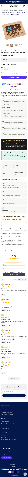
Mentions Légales (5, 428)
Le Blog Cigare (4, 441)
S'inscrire (14, 395)
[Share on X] (13, 89)
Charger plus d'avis (14, 378)
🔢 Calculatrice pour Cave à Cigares (8, 439)
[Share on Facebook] (10, 89)
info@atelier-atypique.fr (6, 451)
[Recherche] (26, 6)
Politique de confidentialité (7, 426)
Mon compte (4, 410)
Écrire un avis (14, 274)
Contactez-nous (4, 435)
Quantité (3, 67)
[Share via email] (17, 89)
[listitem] (14, 2)
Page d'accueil (5, 10)
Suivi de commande (5, 407)
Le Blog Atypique (4, 444)
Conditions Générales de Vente (7, 423)
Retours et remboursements (7, 414)
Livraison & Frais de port (6, 412)
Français (13, 466)
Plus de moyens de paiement (14, 80)
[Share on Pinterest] (15, 89)
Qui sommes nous (5, 421)
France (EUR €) (13, 464)
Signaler (9, 294)
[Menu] (2, 6)
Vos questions (4, 437)
